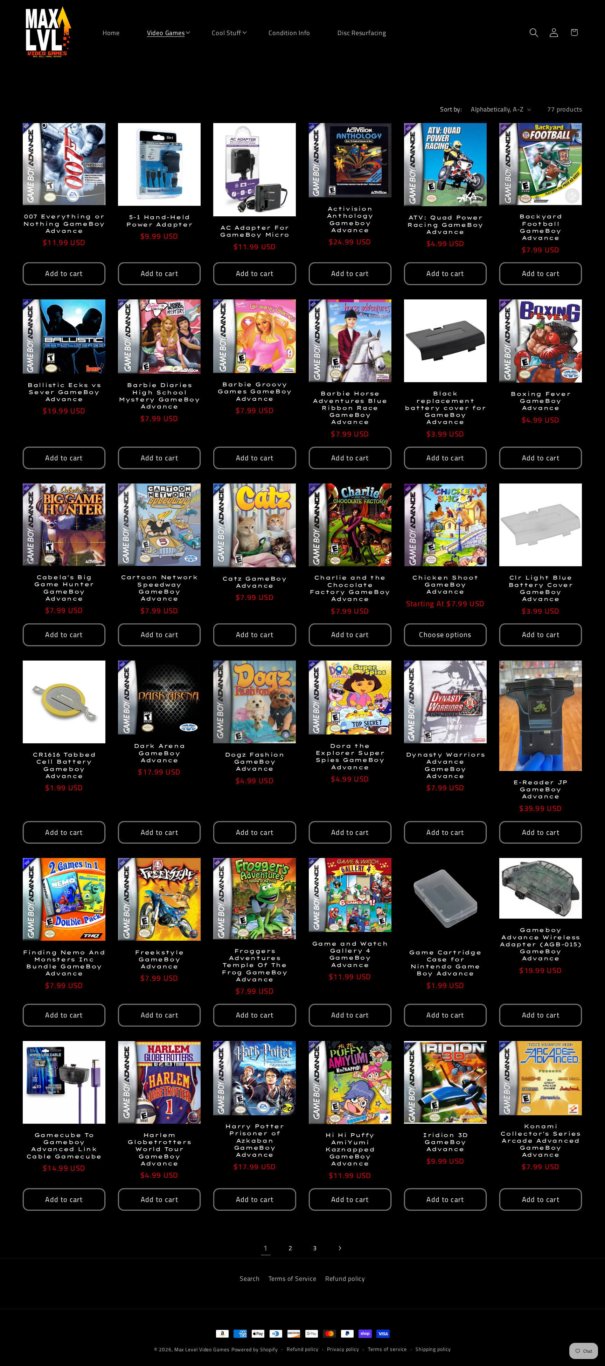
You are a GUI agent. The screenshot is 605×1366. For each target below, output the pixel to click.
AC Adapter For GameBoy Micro (255, 231)
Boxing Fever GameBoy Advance (540, 401)
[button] (161, 32)
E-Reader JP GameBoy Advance (540, 789)
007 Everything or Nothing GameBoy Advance (64, 223)
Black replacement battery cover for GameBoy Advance (445, 407)
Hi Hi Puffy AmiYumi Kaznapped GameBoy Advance (350, 1149)
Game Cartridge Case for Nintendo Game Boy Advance (445, 963)
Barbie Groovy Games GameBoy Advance (254, 391)
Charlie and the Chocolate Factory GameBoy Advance (350, 588)
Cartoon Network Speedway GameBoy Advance (159, 588)
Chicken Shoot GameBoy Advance (445, 584)
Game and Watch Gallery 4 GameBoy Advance (350, 954)
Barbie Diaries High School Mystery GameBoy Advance (159, 395)
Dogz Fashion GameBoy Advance (255, 761)
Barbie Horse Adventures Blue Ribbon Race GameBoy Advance (350, 407)
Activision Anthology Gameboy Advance (350, 219)
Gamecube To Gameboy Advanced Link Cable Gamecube (64, 1145)
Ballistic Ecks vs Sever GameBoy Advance (64, 392)
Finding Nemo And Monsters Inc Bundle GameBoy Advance (64, 963)
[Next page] (339, 1248)
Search (250, 1278)
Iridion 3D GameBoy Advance (445, 1142)
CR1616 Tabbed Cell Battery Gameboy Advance (64, 765)
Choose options (445, 634)
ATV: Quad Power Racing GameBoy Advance (445, 224)
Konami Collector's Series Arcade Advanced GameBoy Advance (540, 1140)
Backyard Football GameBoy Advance (540, 227)
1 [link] (265, 1247)
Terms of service (387, 1349)
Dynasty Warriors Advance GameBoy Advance (445, 765)
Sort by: (451, 109)
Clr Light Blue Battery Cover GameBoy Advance (540, 588)
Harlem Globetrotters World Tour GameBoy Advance (159, 1149)
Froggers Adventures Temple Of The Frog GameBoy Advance (255, 965)
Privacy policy (343, 1349)
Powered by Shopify (254, 1349)
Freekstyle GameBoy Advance (159, 959)
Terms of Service (292, 1278)
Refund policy (345, 1278)
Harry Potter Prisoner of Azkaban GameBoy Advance (254, 1140)
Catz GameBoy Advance (254, 582)
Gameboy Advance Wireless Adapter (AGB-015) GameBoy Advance (541, 944)
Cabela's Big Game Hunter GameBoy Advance (64, 588)
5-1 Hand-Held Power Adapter (159, 221)
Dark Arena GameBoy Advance (159, 753)
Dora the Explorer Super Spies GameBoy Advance (350, 756)
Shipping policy (433, 1349)
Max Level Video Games (202, 1349)
